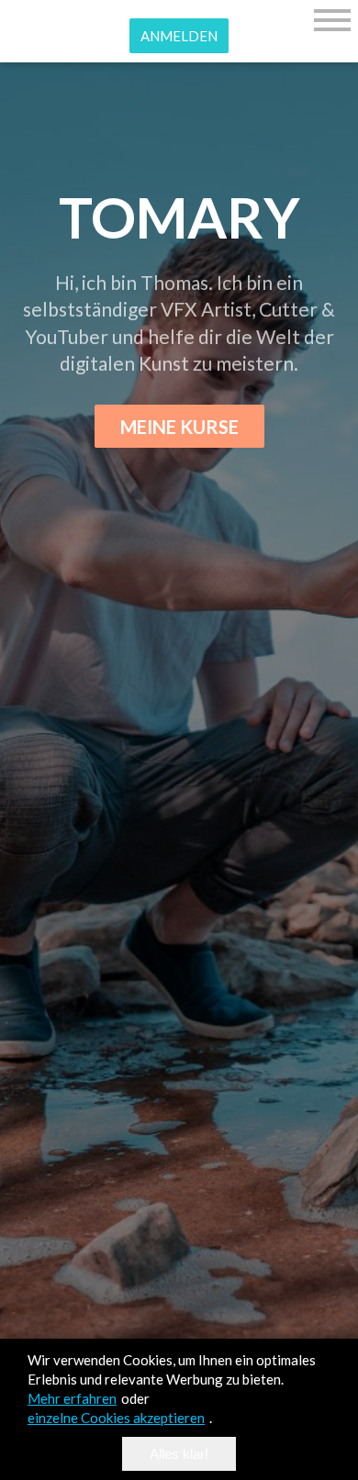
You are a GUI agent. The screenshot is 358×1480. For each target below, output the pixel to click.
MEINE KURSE (179, 427)
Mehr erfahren (72, 1398)
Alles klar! (179, 1454)
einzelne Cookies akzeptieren (116, 1417)
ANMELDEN (179, 36)
